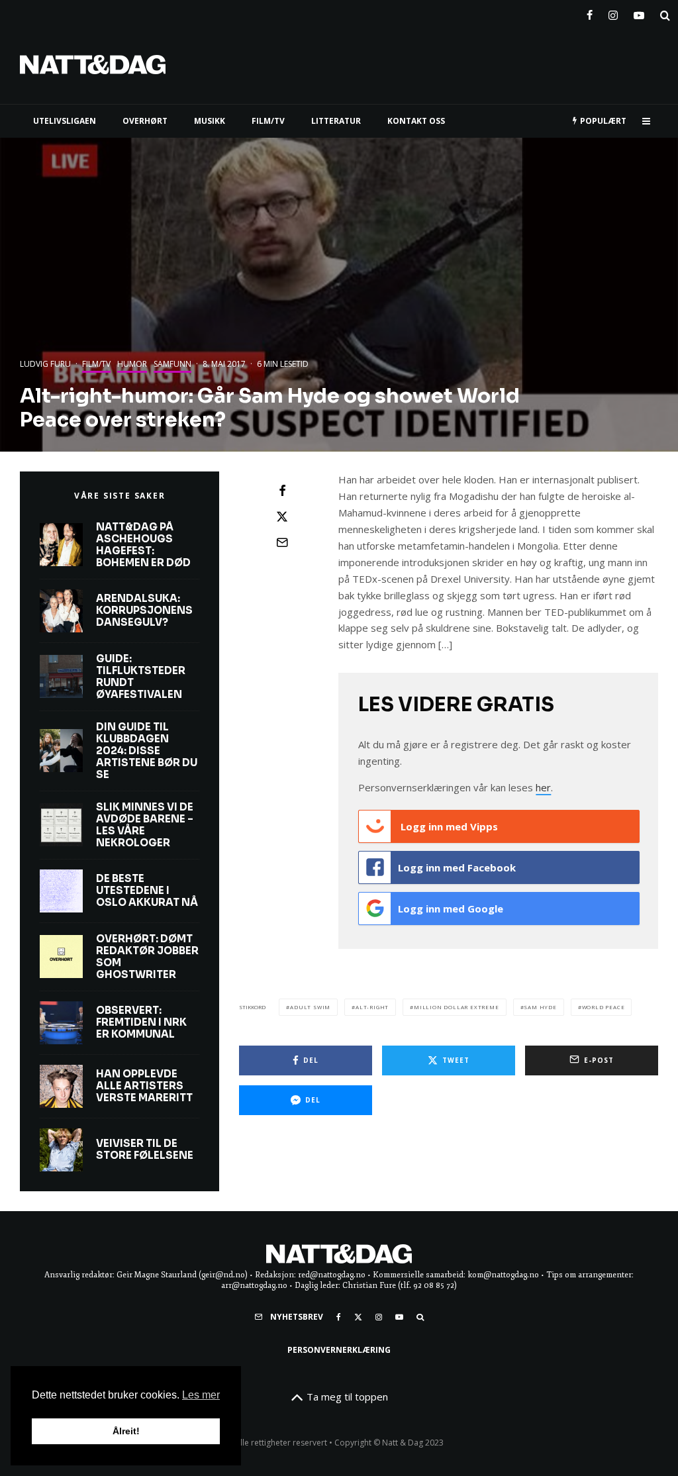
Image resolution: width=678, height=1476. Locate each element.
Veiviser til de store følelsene (144, 1149)
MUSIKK (209, 120)
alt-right (372, 1006)
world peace (603, 1006)
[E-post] (282, 542)
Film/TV (96, 363)
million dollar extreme (456, 1006)
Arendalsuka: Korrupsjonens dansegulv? (144, 610)
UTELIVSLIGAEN (64, 120)
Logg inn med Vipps (448, 826)
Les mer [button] (201, 1395)
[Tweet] (282, 516)
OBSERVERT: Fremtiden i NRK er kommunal (141, 1022)
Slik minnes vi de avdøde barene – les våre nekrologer (144, 825)
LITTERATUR (336, 120)
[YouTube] (639, 12)
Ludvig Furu (45, 363)
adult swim (310, 1006)
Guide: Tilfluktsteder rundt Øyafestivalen (140, 677)
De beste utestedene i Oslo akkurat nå (147, 891)
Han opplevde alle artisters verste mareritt (144, 1086)
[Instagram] (613, 12)
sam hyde (540, 1006)
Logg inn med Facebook (457, 867)
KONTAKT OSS (416, 120)
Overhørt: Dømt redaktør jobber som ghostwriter (147, 957)
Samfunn (172, 363)
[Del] (282, 491)
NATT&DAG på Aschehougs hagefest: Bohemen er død (143, 545)
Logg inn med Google (450, 908)
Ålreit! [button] (126, 1431)
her (543, 787)
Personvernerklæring (339, 1349)
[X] (358, 1317)
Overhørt (145, 120)
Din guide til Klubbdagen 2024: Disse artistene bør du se (146, 751)
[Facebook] (590, 12)
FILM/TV (268, 120)
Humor (132, 363)
